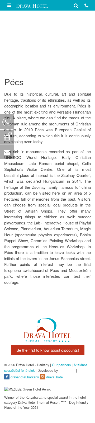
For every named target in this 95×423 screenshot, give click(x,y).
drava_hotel (54, 377)
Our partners (61, 365)
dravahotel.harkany (24, 377)
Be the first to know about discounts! (47, 350)
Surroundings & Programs (35, 54)
